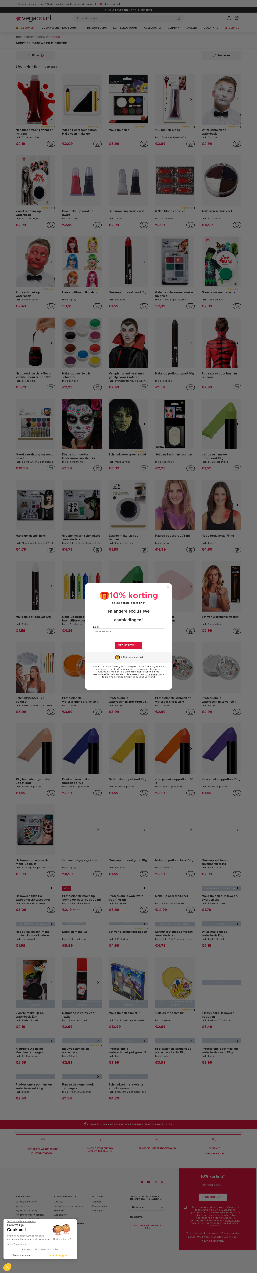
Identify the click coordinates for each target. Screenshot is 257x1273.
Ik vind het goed (58, 1255)
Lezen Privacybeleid (16, 1244)
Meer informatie (22, 1255)
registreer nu (128, 645)
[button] (7, 1267)
